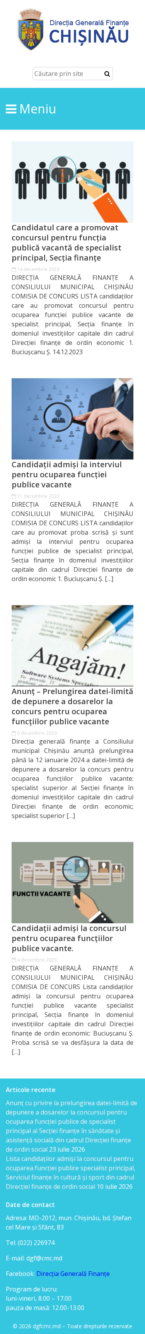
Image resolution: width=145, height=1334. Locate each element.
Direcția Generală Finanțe (73, 1273)
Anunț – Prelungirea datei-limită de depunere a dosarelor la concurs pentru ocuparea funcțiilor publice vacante (72, 706)
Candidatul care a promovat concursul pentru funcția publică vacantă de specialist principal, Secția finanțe (66, 243)
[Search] (107, 74)
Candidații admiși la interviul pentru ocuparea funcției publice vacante (67, 475)
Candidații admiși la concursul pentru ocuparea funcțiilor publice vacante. (69, 938)
